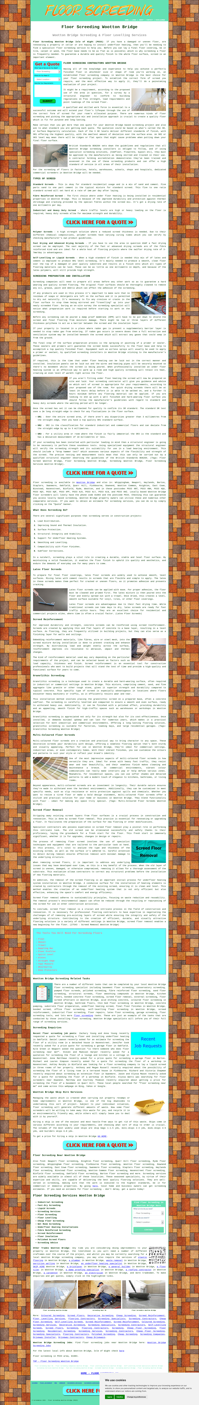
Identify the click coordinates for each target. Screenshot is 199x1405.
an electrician (94, 1273)
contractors (54, 886)
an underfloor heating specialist (101, 1263)
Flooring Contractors (82, 1319)
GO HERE (102, 1136)
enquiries (38, 1276)
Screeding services (154, 1173)
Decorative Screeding (100, 1315)
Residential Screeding (61, 1331)
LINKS (134, 20)
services (52, 501)
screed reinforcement (152, 625)
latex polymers (42, 270)
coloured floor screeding (146, 1000)
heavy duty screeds (57, 213)
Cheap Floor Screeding (141, 1328)
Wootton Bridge (85, 482)
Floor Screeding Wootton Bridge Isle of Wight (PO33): (68, 42)
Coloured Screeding (52, 1315)
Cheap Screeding (126, 1315)
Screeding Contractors (142, 1319)
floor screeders (42, 495)
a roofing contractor (139, 1270)
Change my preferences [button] (136, 1397)
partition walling (44, 1263)
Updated (62, 1383)
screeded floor (49, 306)
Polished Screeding (103, 1334)
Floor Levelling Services (49, 1319)
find (42, 1161)
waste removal (114, 1260)
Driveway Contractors (71, 1337)
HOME (127, 20)
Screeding (72, 1328)
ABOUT (141, 20)
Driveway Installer (44, 1337)
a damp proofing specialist (82, 1270)
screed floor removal (81, 819)
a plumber (74, 1260)
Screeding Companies (152, 1334)
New (55, 1383)
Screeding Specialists (111, 1319)
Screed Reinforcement (152, 1315)
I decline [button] (119, 1397)
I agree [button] (109, 1397)
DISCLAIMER (160, 20)
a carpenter (51, 1273)
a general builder (120, 1267)
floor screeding (65, 48)
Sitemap (35, 1383)
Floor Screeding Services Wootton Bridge (69, 1195)
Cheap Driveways (95, 1337)
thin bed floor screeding (113, 1003)
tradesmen (148, 1273)
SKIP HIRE (39, 1267)
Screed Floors (75, 1315)
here (95, 1186)
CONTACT (149, 20)
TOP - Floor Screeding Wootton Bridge (56, 1361)
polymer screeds (87, 235)
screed (65, 113)
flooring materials (53, 875)
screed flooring (68, 285)
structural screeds (80, 994)
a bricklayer (74, 1267)
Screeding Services (44, 1325)
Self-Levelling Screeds (69, 1322)
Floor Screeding (46, 1383)
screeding (138, 125)
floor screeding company (94, 75)
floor (57, 987)
